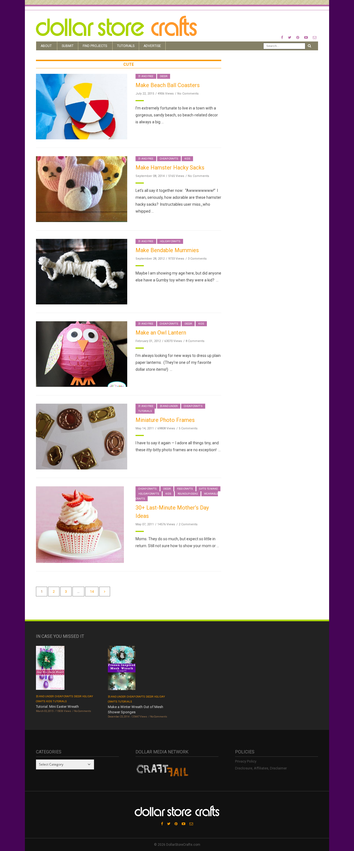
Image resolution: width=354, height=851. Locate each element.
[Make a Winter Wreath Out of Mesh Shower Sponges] (122, 670)
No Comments (188, 93)
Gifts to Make (208, 488)
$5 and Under (169, 406)
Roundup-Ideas (188, 493)
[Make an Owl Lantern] (81, 354)
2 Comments (188, 524)
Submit (68, 46)
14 (92, 591)
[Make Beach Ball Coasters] (81, 106)
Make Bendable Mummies (167, 250)
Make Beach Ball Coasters (168, 85)
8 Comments (195, 341)
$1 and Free (145, 76)
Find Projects (95, 46)
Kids (187, 158)
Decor (163, 76)
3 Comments (197, 258)
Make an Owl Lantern (161, 332)
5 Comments (188, 428)
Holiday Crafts (170, 241)
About (46, 46)
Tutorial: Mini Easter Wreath (57, 706)
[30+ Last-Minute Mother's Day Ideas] (80, 524)
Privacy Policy (245, 761)
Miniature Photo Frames (165, 420)
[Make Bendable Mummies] (81, 271)
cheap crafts (169, 158)
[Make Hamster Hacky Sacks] (81, 189)
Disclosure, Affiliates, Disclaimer (261, 768)
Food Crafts (185, 488)
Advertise (152, 46)
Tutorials (125, 46)
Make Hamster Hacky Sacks (170, 167)
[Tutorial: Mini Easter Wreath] (50, 669)
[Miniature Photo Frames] (81, 436)
